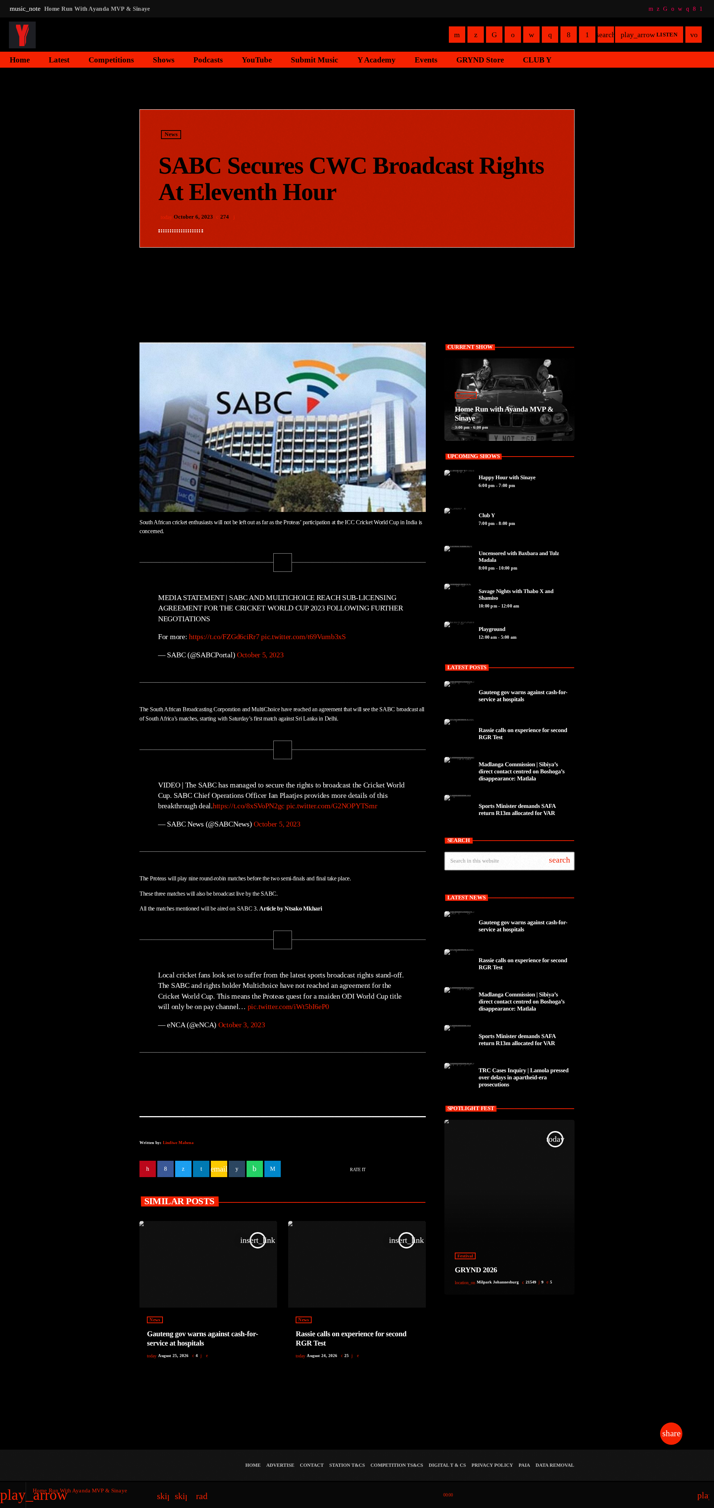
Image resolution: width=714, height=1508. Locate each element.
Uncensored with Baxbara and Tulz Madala (519, 557)
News (171, 135)
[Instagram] (687, 8)
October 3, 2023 (241, 1025)
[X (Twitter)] (658, 8)
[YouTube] (651, 8)
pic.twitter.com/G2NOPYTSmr (331, 806)
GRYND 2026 (476, 1270)
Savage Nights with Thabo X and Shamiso (516, 595)
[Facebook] (694, 8)
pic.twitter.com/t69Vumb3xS (303, 636)
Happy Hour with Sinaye (507, 478)
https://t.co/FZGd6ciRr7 (224, 636)
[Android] (700, 8)
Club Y (487, 516)
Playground (492, 629)
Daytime (465, 395)
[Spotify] (672, 8)
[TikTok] (665, 8)
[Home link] (22, 34)
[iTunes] (680, 8)
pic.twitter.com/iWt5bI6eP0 (288, 1006)
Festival (465, 1256)
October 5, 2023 (260, 655)
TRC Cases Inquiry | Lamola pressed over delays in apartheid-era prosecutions (524, 1077)
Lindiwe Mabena (178, 1142)
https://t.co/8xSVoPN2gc (248, 806)
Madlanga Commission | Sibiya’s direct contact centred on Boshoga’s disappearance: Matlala (522, 771)
